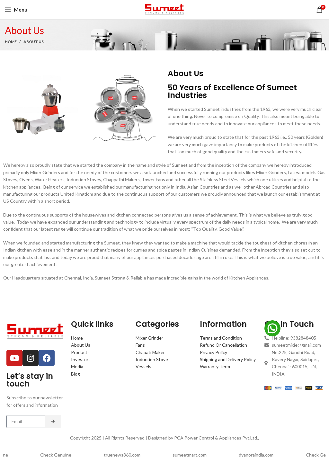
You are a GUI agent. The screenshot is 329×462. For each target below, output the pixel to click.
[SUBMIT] (53, 421)
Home (11, 41)
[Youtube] (14, 358)
